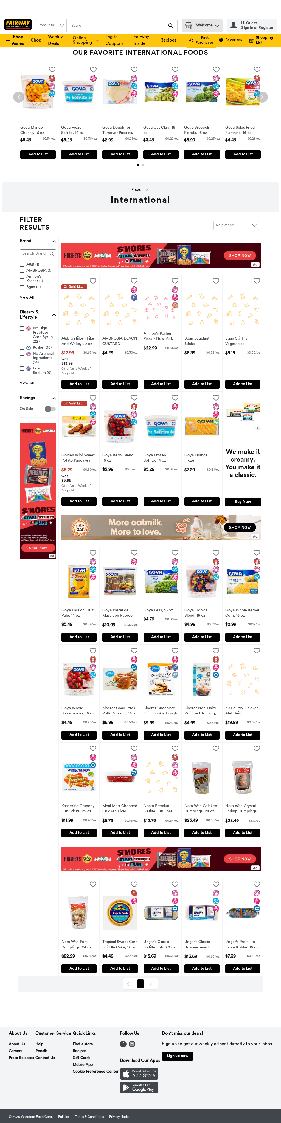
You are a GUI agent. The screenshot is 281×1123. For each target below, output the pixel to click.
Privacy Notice (119, 1117)
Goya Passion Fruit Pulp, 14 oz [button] (79, 613)
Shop (36, 40)
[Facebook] (123, 1046)
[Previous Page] (129, 983)
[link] (201, 40)
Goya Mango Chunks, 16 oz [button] (38, 131)
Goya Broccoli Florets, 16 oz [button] (202, 131)
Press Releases (21, 1058)
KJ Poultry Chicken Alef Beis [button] (242, 711)
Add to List (38, 154)
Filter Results (35, 224)
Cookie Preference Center (96, 1072)
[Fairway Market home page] (19, 25)
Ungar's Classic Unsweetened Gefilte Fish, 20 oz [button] (202, 945)
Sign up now (178, 1056)
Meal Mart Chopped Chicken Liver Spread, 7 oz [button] (119, 809)
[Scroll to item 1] (138, 165)
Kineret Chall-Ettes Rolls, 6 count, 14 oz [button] (119, 711)
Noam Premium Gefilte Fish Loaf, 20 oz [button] (161, 809)
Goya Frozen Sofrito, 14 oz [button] (79, 131)
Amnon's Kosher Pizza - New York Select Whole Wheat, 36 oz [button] (161, 337)
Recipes (168, 40)
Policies (63, 1117)
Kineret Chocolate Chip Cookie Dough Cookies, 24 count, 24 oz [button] (161, 711)
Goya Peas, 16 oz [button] (161, 610)
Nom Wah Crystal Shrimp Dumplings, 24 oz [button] (242, 809)
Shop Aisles (18, 40)
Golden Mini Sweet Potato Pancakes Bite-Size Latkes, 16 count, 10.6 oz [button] (79, 458)
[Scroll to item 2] (142, 165)
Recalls (41, 1051)
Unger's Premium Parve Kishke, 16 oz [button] (242, 945)
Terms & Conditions (89, 1117)
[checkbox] (52, 70)
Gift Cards (81, 1058)
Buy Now (243, 502)
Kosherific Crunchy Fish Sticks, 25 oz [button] (79, 809)
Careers (15, 1051)
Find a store (83, 1044)
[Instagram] (132, 1046)
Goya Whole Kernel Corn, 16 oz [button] (242, 613)
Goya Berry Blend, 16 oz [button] (119, 458)
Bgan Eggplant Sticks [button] (202, 341)
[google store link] (139, 1092)
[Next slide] (262, 97)
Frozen (137, 190)
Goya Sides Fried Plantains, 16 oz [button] (243, 131)
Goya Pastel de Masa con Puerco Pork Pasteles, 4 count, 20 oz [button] (119, 613)
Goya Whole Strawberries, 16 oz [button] (79, 711)
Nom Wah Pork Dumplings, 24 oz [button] (79, 945)
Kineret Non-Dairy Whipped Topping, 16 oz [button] (202, 711)
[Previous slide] (18, 97)
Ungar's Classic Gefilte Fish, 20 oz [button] (161, 945)
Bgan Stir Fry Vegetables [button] (242, 341)
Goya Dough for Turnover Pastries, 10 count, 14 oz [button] (120, 131)
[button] (217, 24)
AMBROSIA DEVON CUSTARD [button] (119, 341)
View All (27, 298)
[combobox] (51, 25)
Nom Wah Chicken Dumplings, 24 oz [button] (202, 809)
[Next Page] (151, 983)
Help (39, 1044)
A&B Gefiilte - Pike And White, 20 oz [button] (79, 341)
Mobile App (83, 1065)
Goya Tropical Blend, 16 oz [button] (202, 613)
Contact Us (45, 1058)
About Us (17, 1044)
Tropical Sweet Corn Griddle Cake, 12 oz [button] (119, 945)
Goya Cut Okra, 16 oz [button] (161, 131)
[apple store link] (139, 1078)
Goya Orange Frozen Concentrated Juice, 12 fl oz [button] (202, 458)
